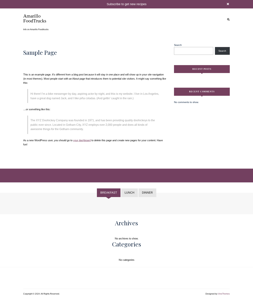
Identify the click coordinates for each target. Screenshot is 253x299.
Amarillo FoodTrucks (34, 18)
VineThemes (224, 294)
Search (178, 45)
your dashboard (82, 140)
